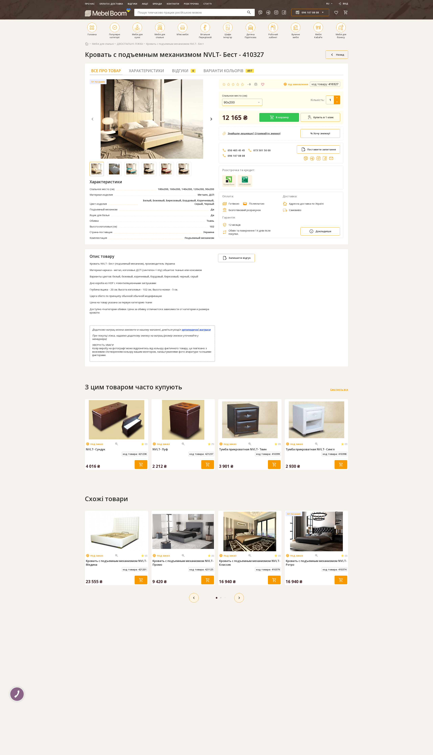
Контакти (173, 3)
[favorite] (336, 12)
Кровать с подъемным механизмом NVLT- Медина (116, 563)
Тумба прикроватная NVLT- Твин (243, 449)
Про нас (90, 3)
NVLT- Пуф (160, 449)
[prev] (194, 598)
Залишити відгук (240, 257)
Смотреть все (339, 389)
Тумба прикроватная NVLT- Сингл (310, 449)
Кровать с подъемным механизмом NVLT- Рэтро (316, 563)
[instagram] (276, 12)
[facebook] (284, 12)
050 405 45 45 (236, 150)
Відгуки (132, 3)
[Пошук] (251, 12)
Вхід (345, 3)
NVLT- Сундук (95, 449)
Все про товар (106, 70)
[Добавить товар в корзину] (141, 464)
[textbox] (194, 12)
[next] (239, 598)
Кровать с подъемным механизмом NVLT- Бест (175, 43)
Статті (207, 3)
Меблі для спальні (103, 43)
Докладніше (323, 231)
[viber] (260, 12)
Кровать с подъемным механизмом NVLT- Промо (183, 563)
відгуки (183, 70)
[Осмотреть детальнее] (117, 444)
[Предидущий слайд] (88, 419)
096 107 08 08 (236, 155)
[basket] (345, 12)
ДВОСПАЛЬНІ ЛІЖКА (130, 43)
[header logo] (108, 12)
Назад (340, 54)
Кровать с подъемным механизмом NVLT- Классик (249, 563)
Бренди (157, 3)
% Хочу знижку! (320, 133)
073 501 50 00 (262, 150)
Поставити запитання (321, 149)
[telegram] (268, 12)
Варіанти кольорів (227, 70)
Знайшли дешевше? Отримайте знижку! (254, 133)
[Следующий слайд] (145, 419)
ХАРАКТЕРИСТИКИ (146, 70)
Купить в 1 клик (323, 117)
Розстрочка (191, 3)
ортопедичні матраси (196, 329)
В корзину (282, 117)
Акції (145, 3)
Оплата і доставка (111, 3)
